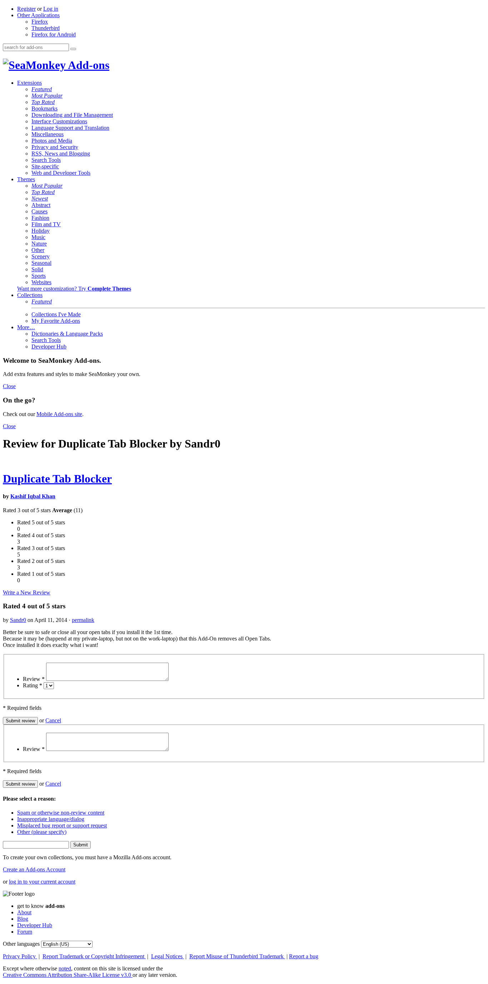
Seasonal (41, 263)
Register (26, 9)
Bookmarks (44, 108)
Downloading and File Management (72, 115)
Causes (39, 211)
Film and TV (46, 224)
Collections (30, 295)
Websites (41, 282)
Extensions (29, 83)
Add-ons (87, 65)
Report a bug (303, 956)
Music (38, 237)
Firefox (39, 22)
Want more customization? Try (74, 289)
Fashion (40, 218)
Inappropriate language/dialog (50, 819)
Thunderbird (45, 28)
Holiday (40, 231)
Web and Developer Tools (60, 173)
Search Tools (46, 160)
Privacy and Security (54, 147)
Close (9, 386)
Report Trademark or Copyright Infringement (94, 956)
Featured (41, 89)
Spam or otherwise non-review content (60, 813)
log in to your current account (42, 882)
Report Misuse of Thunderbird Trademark (237, 956)
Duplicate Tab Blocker (57, 478)
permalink (83, 620)
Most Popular (47, 96)
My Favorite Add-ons (55, 321)
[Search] (73, 49)
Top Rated (43, 102)
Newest (39, 199)
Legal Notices (167, 956)
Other (37, 250)
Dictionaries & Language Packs (67, 334)
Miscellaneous (47, 134)
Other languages (21, 944)
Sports (38, 276)
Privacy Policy (20, 956)
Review (34, 679)
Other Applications (38, 15)
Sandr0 (18, 620)
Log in (50, 9)
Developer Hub (48, 346)
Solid (37, 269)
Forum (24, 932)
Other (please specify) (41, 832)
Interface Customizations (59, 121)
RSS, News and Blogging (60, 153)
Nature (39, 244)
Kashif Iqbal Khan (32, 496)
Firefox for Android (53, 34)
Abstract (40, 205)
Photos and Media (51, 141)
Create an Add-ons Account (34, 869)
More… (26, 327)
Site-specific (45, 166)
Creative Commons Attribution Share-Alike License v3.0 (68, 975)
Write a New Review (26, 592)
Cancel (53, 720)
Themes (26, 179)
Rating (32, 685)
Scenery (40, 256)
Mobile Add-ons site (59, 414)
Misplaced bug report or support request (62, 825)
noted (65, 968)
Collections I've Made (56, 314)
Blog (22, 919)
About (24, 912)
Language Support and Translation (70, 128)
